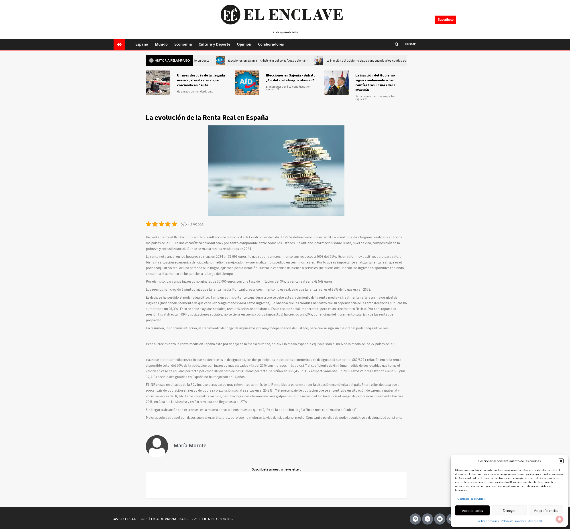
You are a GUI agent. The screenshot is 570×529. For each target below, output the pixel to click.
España (141, 44)
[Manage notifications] (559, 519)
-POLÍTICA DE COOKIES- (212, 519)
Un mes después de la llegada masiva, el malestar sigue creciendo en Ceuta (201, 80)
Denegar (509, 511)
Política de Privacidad (513, 521)
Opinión (244, 44)
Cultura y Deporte (214, 44)
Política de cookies (488, 521)
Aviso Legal (535, 521)
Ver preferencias (546, 511)
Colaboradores (271, 44)
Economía (183, 44)
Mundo (161, 44)
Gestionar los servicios (471, 498)
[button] (561, 461)
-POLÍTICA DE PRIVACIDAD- (164, 519)
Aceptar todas (472, 511)
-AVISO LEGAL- (124, 519)
